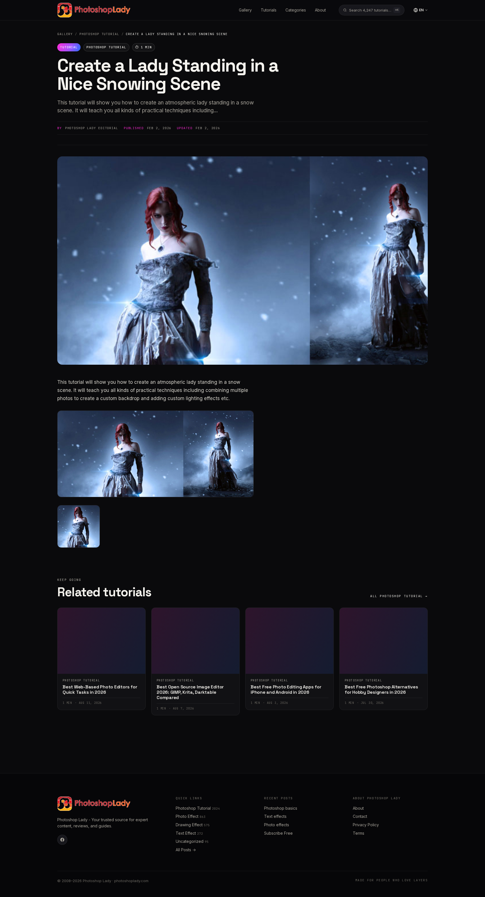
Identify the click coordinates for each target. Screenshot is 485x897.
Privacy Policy (366, 824)
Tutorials (268, 10)
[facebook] (62, 840)
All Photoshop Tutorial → (399, 596)
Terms (358, 833)
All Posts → (186, 849)
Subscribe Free (278, 833)
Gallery (245, 10)
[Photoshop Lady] (93, 10)
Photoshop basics (280, 808)
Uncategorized (192, 841)
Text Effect (189, 833)
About (320, 10)
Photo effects (276, 824)
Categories (295, 10)
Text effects (275, 816)
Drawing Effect (193, 824)
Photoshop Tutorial (99, 34)
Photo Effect (190, 816)
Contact (360, 816)
